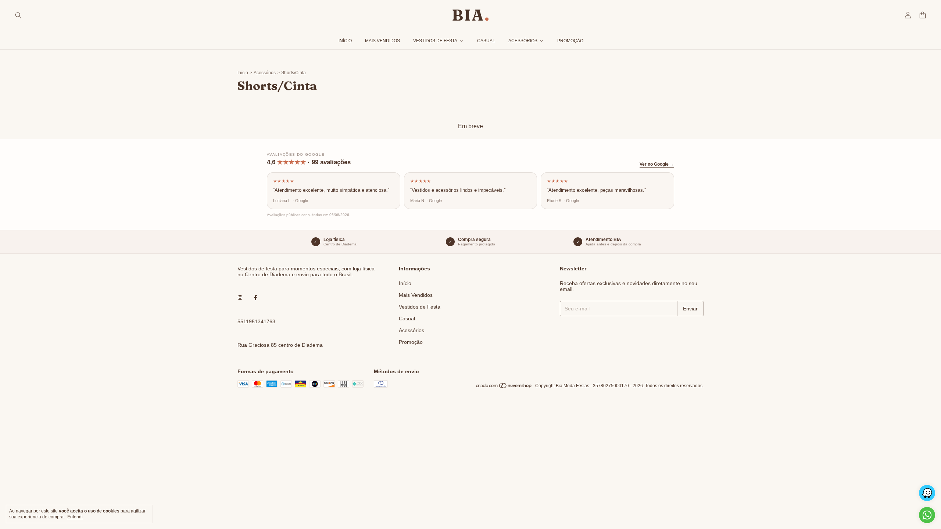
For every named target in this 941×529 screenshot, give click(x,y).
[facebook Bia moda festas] (255, 298)
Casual (486, 40)
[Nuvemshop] (504, 387)
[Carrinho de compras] (922, 15)
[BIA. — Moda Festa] (470, 15)
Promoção (570, 40)
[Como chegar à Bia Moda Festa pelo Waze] (927, 493)
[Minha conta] (908, 15)
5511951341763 (256, 321)
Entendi (75, 516)
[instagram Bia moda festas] (240, 298)
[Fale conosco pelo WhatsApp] (927, 515)
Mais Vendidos (382, 40)
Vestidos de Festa (435, 40)
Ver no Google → (657, 164)
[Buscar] (18, 15)
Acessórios (522, 40)
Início (345, 40)
